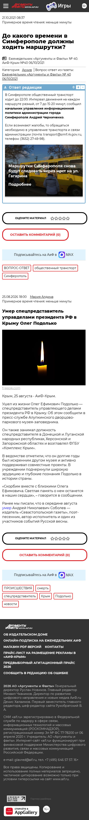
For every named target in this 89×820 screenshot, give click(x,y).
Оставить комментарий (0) (35, 235)
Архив (27, 70)
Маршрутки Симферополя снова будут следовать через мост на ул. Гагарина (43, 171)
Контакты (54, 647)
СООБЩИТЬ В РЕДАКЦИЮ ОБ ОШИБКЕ (35, 673)
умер (7, 508)
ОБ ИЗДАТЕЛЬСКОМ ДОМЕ (25, 634)
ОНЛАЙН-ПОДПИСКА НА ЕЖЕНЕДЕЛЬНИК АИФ (42, 640)
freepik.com (11, 388)
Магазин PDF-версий (22, 647)
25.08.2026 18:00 (14, 297)
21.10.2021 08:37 (13, 18)
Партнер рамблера (40, 798)
